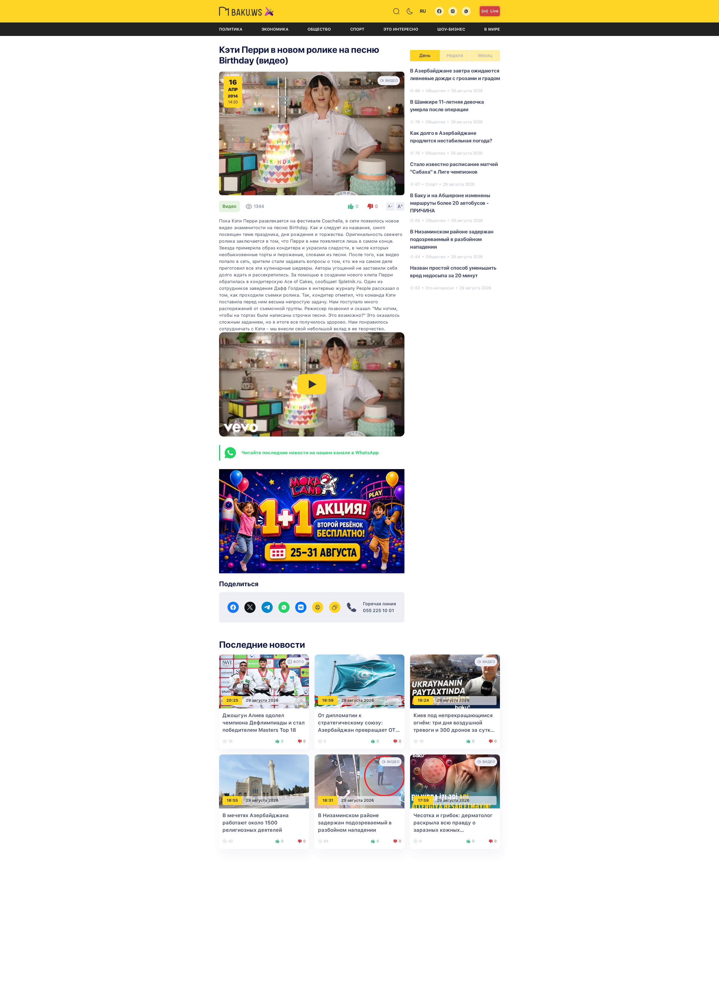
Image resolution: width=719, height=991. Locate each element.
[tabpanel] (455, 179)
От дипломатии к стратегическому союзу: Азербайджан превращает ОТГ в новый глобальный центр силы (358, 729)
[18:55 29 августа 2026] (264, 781)
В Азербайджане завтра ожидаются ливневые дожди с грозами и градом (455, 74)
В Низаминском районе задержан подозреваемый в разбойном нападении (451, 239)
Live (494, 11)
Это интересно (400, 29)
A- (390, 206)
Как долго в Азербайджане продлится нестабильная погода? (451, 137)
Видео (229, 206)
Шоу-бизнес (451, 29)
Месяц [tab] (485, 55)
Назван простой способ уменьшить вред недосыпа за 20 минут (453, 271)
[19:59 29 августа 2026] (359, 681)
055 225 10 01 (378, 610)
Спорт (357, 29)
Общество (319, 29)
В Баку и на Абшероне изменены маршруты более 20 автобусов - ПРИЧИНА (450, 202)
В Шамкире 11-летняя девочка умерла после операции (447, 105)
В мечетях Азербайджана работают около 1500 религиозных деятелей (255, 822)
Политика (230, 29)
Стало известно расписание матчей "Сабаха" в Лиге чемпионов (454, 168)
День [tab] (425, 55)
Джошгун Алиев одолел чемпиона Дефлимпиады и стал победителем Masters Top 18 (263, 722)
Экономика (274, 29)
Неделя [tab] (455, 55)
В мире (492, 29)
